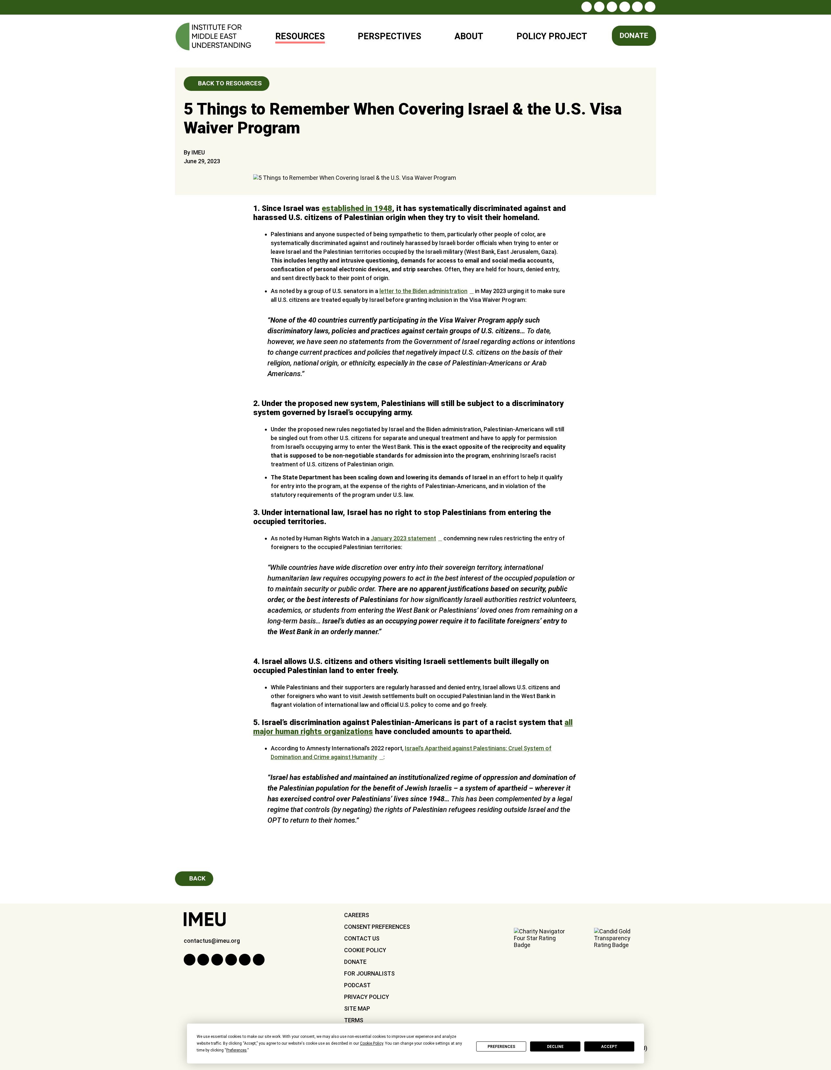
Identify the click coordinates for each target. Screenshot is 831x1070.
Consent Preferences (377, 926)
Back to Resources (229, 83)
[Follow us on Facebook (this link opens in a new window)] (599, 7)
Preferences (501, 1046)
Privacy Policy (366, 996)
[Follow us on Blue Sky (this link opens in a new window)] (650, 7)
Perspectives (389, 36)
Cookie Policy (365, 950)
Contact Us (361, 938)
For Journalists (369, 973)
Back (196, 878)
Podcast (357, 985)
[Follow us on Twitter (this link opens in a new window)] (612, 7)
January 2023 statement (403, 538)
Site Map (357, 1008)
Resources (300, 36)
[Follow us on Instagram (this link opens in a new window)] (586, 7)
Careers (356, 915)
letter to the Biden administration (423, 291)
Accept (609, 1046)
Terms (353, 1020)
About (468, 36)
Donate (634, 35)
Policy (547, 34)
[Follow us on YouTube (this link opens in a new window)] (637, 7)
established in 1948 (357, 208)
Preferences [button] (236, 1050)
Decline (555, 1046)
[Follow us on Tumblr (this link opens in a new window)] (624, 7)
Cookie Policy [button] (371, 1043)
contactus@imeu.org (212, 940)
